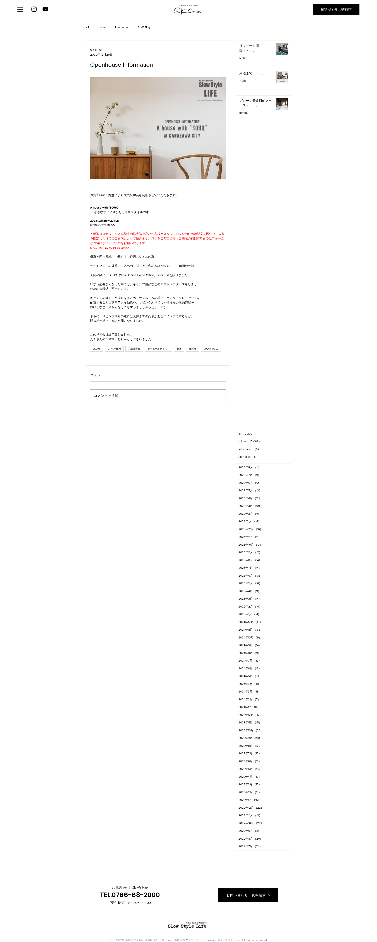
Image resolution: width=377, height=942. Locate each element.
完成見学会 (134, 348)
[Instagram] (34, 9)
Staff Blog (144, 27)
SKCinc (96, 348)
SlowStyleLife (114, 348)
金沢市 (192, 348)
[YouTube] (45, 9)
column (102, 27)
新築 (179, 348)
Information (122, 27)
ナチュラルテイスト (158, 348)
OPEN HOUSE (211, 348)
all (87, 27)
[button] (20, 9)
